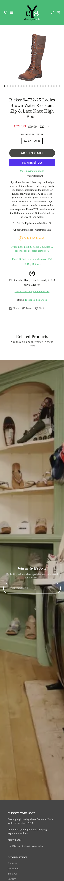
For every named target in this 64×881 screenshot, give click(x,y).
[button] (4, 86)
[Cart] (58, 12)
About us (12, 863)
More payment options (32, 170)
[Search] (6, 12)
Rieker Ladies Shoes (36, 299)
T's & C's (12, 873)
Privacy (12, 878)
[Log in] (53, 12)
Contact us (13, 868)
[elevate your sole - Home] (32, 12)
